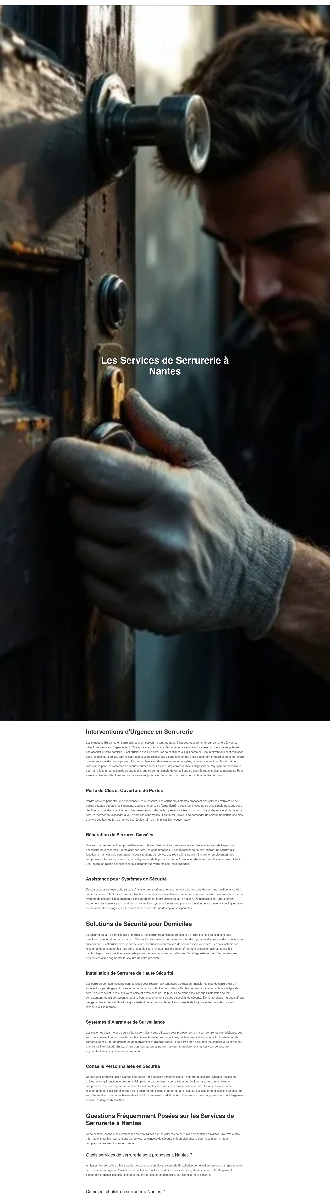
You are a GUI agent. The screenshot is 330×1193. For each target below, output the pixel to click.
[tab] (165, 1162)
